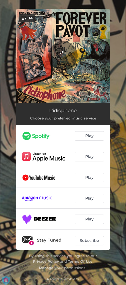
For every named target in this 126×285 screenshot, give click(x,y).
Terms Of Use (80, 261)
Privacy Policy (46, 261)
